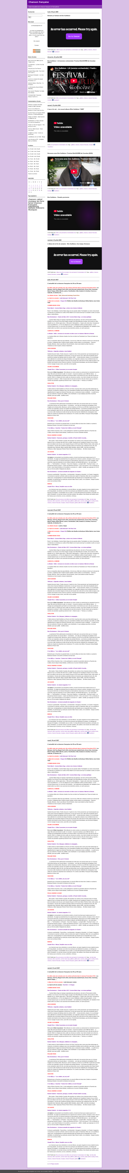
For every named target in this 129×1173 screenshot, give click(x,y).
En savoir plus (95, 1171)
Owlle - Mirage (41, 136)
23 (29, 190)
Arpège (29, 116)
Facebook (56, 51)
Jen (29, 108)
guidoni (76, 502)
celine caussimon (56, 500)
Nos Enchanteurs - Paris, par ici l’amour (58, 401)
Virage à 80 (63, 301)
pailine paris (77, 500)
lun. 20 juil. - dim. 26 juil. (33, 161)
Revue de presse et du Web (62, 499)
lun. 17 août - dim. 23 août (34, 151)
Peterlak (30, 104)
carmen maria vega (65, 500)
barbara (31, 208)
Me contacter (37, 41)
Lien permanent (67, 49)
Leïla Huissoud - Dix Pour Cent (68, 298)
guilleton (86, 49)
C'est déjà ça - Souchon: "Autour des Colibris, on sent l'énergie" (65, 428)
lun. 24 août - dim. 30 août (34, 149)
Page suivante (55, 1163)
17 (31, 188)
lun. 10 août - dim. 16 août (34, 153)
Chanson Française (35, 204)
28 (39, 190)
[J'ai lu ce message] (127, 1171)
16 (29, 188)
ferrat (30, 203)
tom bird (91, 499)
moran (96, 500)
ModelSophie (31, 120)
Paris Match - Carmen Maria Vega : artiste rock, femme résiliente (65, 308)
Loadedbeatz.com (32, 136)
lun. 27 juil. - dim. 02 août (33, 158)
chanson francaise (92, 98)
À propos (37, 45)
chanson (32, 199)
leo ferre (40, 201)
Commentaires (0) (76, 49)
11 (33, 187)
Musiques (32, 210)
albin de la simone (82, 502)
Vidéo (57, 98)
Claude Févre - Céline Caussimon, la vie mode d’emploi (62, 369)
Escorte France (31, 112)
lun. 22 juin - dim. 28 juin (33, 171)
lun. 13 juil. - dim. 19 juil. (33, 163)
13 (37, 187)
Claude (29, 124)
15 (41, 187)
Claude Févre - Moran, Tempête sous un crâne (60, 486)
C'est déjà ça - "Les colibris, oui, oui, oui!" (59, 420)
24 (31, 190)
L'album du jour (59, 49)
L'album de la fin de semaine (62, 272)
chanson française (70, 502)
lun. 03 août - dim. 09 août (34, 156)
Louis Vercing (31, 139)
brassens (40, 208)
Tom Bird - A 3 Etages (69, 984)
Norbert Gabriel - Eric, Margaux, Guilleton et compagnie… (63, 386)
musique (32, 201)
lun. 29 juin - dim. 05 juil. (33, 168)
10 (31, 187)
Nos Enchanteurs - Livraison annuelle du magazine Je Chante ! (64, 471)
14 (39, 187)
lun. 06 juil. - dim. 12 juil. (33, 166)
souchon (82, 500)
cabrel (39, 199)
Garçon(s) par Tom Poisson (34, 68)
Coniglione (30, 132)
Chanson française (39, 2)
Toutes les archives (32, 173)
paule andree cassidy (90, 500)
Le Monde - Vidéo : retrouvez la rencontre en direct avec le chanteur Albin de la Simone (71, 333)
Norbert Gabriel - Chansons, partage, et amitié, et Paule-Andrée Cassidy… (67, 438)
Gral (29, 128)
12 (35, 187)
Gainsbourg (33, 206)
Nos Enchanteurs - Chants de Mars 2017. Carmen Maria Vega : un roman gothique (69, 317)
